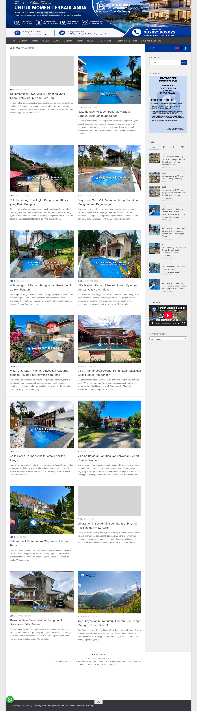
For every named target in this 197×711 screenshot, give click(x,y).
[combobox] (168, 338)
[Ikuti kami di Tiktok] (181, 48)
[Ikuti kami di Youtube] (176, 48)
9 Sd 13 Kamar (104, 41)
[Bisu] (179, 323)
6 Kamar (68, 41)
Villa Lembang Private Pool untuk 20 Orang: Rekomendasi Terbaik (173, 269)
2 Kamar (23, 41)
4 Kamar (45, 41)
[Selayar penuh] (183, 323)
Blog (135, 41)
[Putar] (153, 323)
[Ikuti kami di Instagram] (185, 48)
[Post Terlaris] (163, 147)
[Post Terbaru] (154, 147)
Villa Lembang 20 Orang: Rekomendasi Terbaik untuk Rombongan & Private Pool (174, 286)
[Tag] (182, 147)
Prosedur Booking (85, 705)
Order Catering (123, 41)
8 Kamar (90, 41)
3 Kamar (34, 41)
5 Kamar (56, 41)
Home (12, 41)
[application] (168, 315)
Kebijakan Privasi (56, 705)
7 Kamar (79, 41)
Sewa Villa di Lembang (151, 41)
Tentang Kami (40, 705)
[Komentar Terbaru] (173, 147)
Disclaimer (70, 705)
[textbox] (168, 339)
